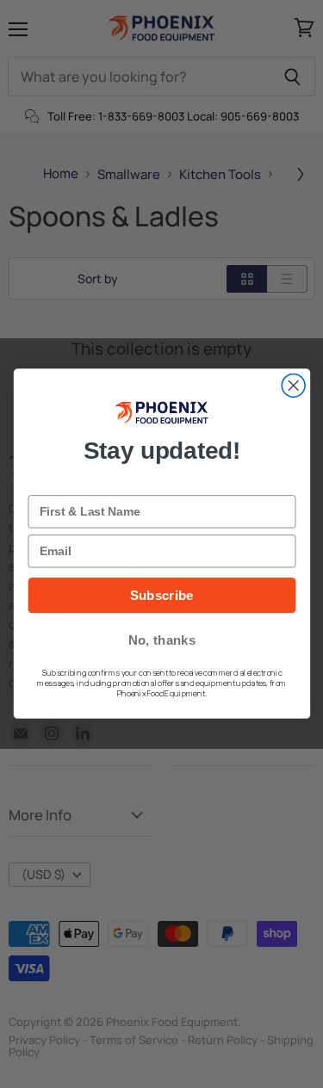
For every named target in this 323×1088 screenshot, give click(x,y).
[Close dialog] (293, 386)
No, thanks (161, 641)
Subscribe (161, 596)
